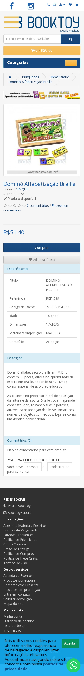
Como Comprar (15, 544)
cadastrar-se (59, 467)
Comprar (42, 247)
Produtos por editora (19, 580)
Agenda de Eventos (18, 575)
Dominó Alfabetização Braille (30, 82)
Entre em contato (17, 594)
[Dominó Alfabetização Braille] (42, 140)
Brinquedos (30, 77)
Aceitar (70, 643)
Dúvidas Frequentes (19, 535)
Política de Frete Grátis (21, 558)
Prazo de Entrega (17, 549)
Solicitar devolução (18, 599)
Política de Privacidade (20, 539)
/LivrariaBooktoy (18, 505)
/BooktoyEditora (18, 512)
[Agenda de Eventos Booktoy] (54, 4)
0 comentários (38, 205)
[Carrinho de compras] (76, 4)
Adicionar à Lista (43, 260)
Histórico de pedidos (19, 621)
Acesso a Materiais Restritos (25, 525)
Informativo (12, 630)
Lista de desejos (16, 625)
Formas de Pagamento (21, 530)
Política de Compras (19, 553)
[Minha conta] (62, 4)
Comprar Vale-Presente (21, 585)
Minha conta (13, 616)
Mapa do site (13, 603)
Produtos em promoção (22, 589)
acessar (32, 467)
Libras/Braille (59, 77)
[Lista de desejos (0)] (70, 4)
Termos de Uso (15, 563)
